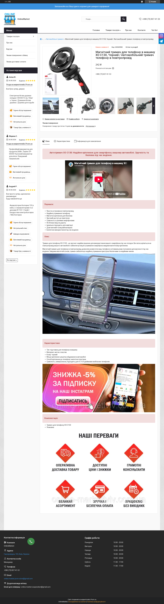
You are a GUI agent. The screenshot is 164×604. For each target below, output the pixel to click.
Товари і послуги (112, 30)
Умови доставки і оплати (16, 62)
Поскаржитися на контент (77, 602)
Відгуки (9, 49)
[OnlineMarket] (10, 19)
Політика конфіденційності (96, 602)
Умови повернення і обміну (17, 55)
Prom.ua (93, 599)
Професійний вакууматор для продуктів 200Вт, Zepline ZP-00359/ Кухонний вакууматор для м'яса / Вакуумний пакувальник (21, 154)
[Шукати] (123, 19)
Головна (96, 30)
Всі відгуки (11, 260)
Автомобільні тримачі (55, 39)
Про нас (128, 30)
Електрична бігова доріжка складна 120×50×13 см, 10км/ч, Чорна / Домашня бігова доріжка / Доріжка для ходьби (22, 99)
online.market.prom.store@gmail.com (18, 579)
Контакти (141, 30)
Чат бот (154, 30)
